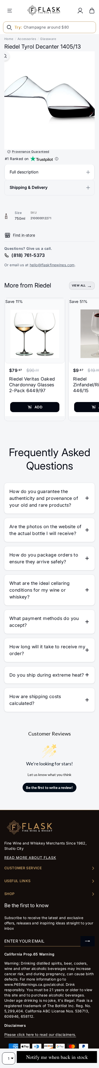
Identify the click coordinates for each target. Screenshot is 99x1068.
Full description (24, 171)
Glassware (48, 39)
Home (8, 39)
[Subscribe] (87, 941)
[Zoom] (4, 56)
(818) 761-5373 (28, 255)
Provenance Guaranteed (30, 151)
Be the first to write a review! (49, 787)
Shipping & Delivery (28, 187)
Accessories (27, 39)
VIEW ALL (79, 285)
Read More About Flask (30, 857)
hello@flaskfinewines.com (52, 265)
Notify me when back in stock (57, 1057)
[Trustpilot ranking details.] (56, 159)
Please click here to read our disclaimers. (40, 1034)
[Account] (80, 10)
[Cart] (92, 10)
